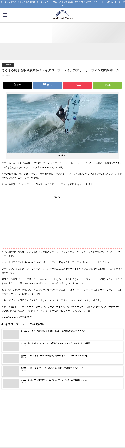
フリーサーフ (8, 65)
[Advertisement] (62, 52)
